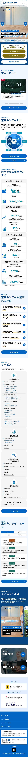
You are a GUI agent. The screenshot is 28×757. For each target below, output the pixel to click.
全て (7, 532)
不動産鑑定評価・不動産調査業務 (14, 460)
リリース (20, 535)
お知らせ (20, 532)
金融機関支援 (14, 436)
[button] (2, 24)
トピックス (7, 535)
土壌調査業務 (14, 486)
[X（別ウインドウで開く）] (14, 750)
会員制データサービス (14, 502)
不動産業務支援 (14, 379)
